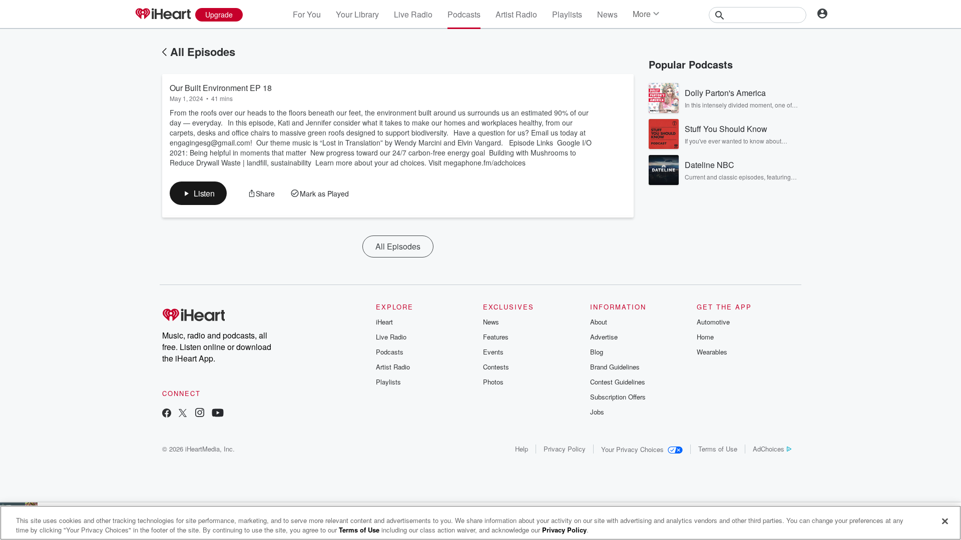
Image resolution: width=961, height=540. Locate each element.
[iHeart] (163, 14)
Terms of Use (717, 449)
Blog (596, 351)
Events (493, 351)
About (598, 321)
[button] (198, 193)
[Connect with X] (183, 414)
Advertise (604, 337)
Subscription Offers (618, 397)
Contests (496, 367)
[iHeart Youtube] (218, 414)
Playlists (567, 14)
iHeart (384, 321)
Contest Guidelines (617, 381)
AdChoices (768, 449)
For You (307, 14)
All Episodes (202, 52)
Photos (493, 381)
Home (705, 337)
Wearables (712, 351)
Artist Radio (516, 14)
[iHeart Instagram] (199, 414)
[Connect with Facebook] (166, 414)
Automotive (713, 321)
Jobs (597, 411)
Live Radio (413, 14)
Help (521, 449)
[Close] (945, 521)
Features (496, 337)
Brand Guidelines (615, 367)
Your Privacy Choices (632, 449)
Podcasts (463, 14)
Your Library (357, 14)
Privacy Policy (565, 449)
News (607, 14)
